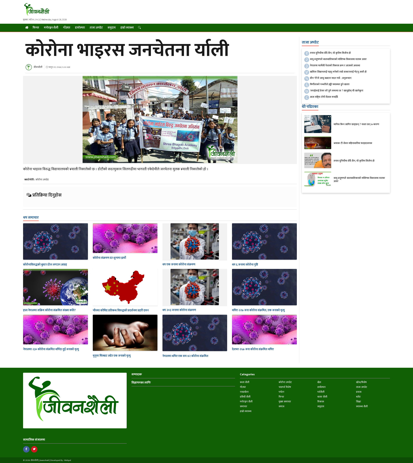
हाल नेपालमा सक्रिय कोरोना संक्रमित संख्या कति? (49, 310)
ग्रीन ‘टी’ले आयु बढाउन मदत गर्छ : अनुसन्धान (330, 78)
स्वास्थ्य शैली (362, 406)
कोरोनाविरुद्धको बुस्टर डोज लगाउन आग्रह (45, 264)
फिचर (36, 27)
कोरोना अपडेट (42, 179)
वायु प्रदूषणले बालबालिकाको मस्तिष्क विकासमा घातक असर (338, 59)
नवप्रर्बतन (244, 392)
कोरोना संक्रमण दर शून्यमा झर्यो (109, 258)
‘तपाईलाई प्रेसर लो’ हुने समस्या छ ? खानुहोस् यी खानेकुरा (336, 91)
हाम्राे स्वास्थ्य (127, 27)
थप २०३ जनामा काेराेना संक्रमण (179, 310)
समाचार (243, 406)
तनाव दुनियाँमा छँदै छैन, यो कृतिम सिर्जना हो (330, 53)
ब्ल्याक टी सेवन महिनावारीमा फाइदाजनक (353, 143)
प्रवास (358, 392)
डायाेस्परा (80, 27)
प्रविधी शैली (245, 397)
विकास (320, 401)
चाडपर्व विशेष (285, 387)
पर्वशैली (320, 392)
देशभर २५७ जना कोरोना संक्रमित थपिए (253, 349)
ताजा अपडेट (96, 27)
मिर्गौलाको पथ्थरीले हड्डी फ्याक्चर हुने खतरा (329, 84)
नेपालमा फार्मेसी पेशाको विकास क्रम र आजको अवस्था (335, 65)
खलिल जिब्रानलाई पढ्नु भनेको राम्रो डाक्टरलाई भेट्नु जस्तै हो (338, 72)
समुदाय (112, 27)
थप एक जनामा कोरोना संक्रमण (178, 264)
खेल (319, 382)
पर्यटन (281, 392)
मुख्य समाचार (285, 401)
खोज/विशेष (361, 382)
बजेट (358, 397)
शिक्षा (358, 401)
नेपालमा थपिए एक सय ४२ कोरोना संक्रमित (185, 356)
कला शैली (244, 382)
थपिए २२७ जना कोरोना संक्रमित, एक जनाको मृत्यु (258, 310)
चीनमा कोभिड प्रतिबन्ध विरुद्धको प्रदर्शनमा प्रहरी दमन (121, 310)
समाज (281, 406)
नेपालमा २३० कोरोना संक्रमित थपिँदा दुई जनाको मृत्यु (51, 349)
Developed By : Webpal (60, 460)
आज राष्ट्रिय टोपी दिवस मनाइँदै (324, 97)
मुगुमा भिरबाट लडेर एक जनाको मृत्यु (112, 355)
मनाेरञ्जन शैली (51, 27)
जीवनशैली (38, 67)
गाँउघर (66, 27)
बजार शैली (322, 397)
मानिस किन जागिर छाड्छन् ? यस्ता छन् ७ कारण (356, 124)
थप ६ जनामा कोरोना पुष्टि (245, 264)
